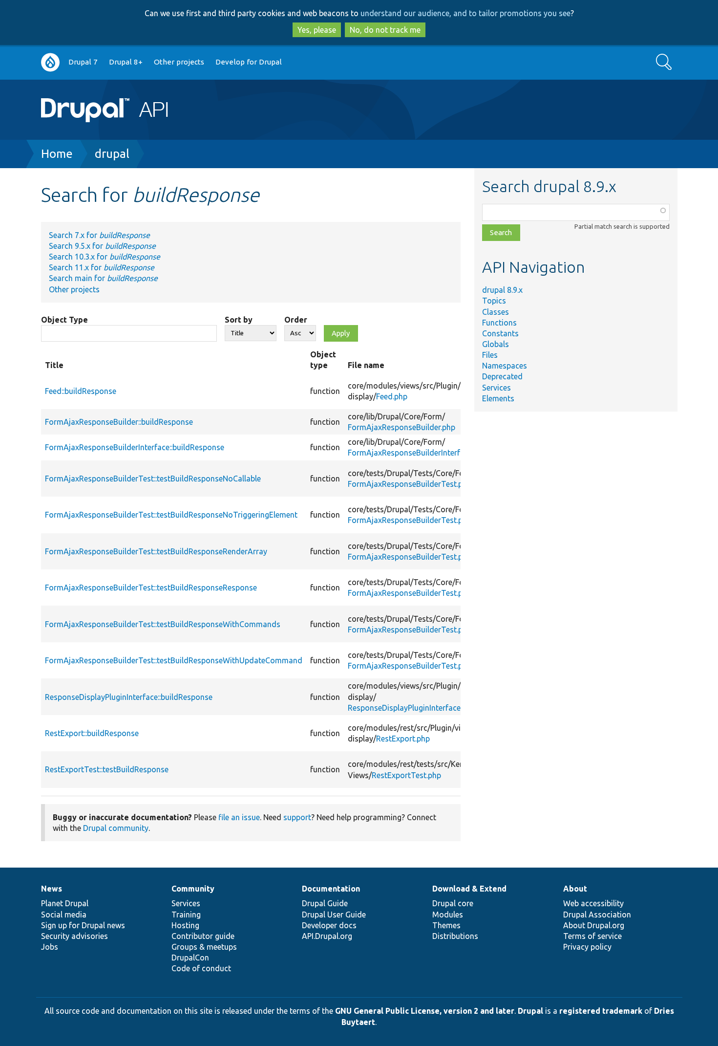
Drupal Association (597, 914)
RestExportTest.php (406, 775)
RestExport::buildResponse (92, 733)
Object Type (64, 319)
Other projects (179, 62)
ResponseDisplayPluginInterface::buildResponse (128, 697)
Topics (494, 300)
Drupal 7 (83, 62)
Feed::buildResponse (80, 391)
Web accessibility (593, 903)
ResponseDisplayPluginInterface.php (411, 707)
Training (186, 914)
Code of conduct (201, 968)
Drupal (530, 1010)
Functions (499, 322)
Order (295, 319)
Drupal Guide (325, 903)
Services (496, 387)
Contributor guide (202, 936)
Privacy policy (587, 946)
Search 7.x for (99, 235)
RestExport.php (403, 738)
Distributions (455, 936)
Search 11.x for (101, 267)
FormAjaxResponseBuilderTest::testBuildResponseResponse (151, 587)
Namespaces (504, 365)
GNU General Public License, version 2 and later (424, 1010)
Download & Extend (469, 888)
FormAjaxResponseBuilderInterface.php (417, 452)
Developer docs (329, 925)
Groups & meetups (204, 946)
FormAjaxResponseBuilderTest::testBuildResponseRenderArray (156, 551)
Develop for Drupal (248, 62)
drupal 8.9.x (502, 289)
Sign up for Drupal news (83, 925)
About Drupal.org (593, 925)
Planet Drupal (64, 903)
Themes (446, 925)
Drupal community (115, 828)
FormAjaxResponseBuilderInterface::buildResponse (134, 447)
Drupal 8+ (126, 62)
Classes (495, 311)
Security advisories (74, 936)
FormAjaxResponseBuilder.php (401, 427)
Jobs (49, 946)
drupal (112, 153)
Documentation (331, 888)
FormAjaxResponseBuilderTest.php (409, 483)
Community (192, 888)
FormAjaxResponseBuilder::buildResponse (119, 421)
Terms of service (592, 936)
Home (57, 153)
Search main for (103, 278)
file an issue (239, 817)
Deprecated (502, 376)
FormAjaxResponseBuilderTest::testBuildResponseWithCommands (162, 624)
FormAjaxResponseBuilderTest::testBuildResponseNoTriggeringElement (171, 514)
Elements (498, 398)
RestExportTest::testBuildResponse (107, 769)
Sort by (239, 319)
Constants (500, 333)
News (51, 888)
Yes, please (316, 29)
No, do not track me (385, 29)
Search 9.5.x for (102, 245)
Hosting (185, 925)
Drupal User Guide (334, 914)
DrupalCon (190, 957)
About (575, 888)
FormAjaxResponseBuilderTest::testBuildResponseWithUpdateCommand (173, 660)
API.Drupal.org (327, 936)
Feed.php (391, 396)
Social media (63, 914)
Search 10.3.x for (104, 256)
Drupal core (452, 903)
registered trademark (600, 1010)
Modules (447, 914)
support (297, 817)
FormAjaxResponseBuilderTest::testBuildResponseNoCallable (153, 478)
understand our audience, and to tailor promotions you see (465, 13)
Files (490, 354)
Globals (495, 344)
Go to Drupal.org (50, 62)
